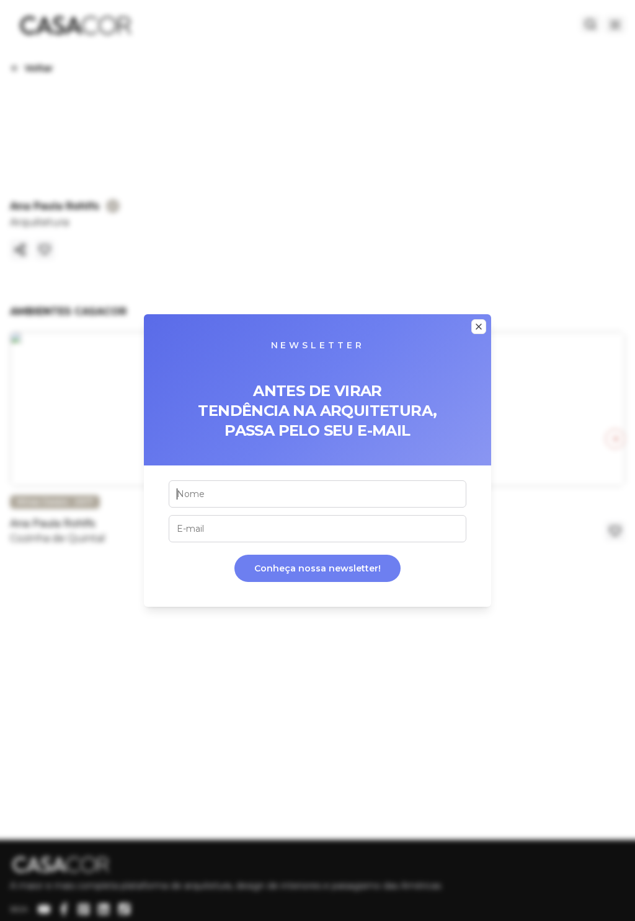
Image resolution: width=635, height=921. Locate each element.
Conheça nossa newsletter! (317, 568)
